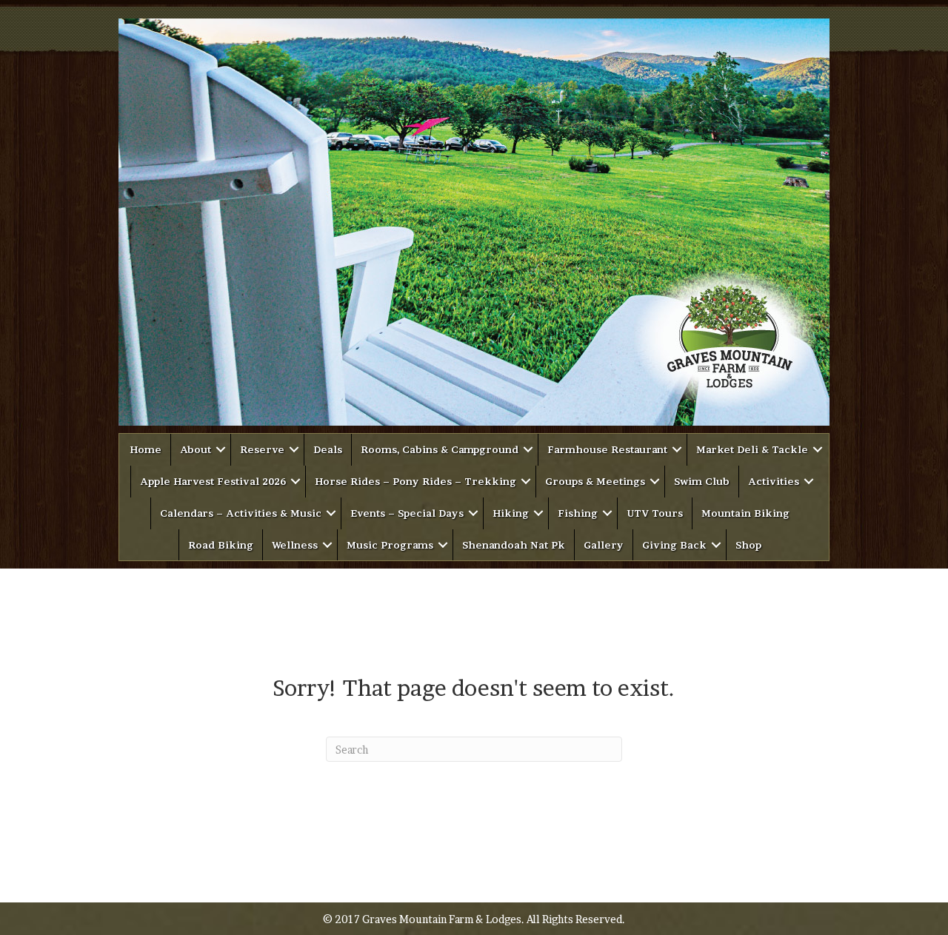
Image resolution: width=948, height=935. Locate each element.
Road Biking (220, 545)
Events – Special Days (407, 513)
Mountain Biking (745, 513)
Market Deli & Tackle (752, 449)
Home (145, 449)
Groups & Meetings (595, 481)
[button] (220, 450)
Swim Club (702, 481)
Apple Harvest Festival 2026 (213, 481)
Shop (748, 545)
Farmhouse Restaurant (607, 449)
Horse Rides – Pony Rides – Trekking (415, 481)
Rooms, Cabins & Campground (439, 449)
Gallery (604, 545)
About (195, 449)
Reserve (262, 449)
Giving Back (674, 545)
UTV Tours (655, 513)
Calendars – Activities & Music (240, 513)
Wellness (295, 545)
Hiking (511, 513)
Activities (773, 481)
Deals (327, 449)
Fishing (578, 513)
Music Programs (390, 545)
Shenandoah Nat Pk (513, 545)
